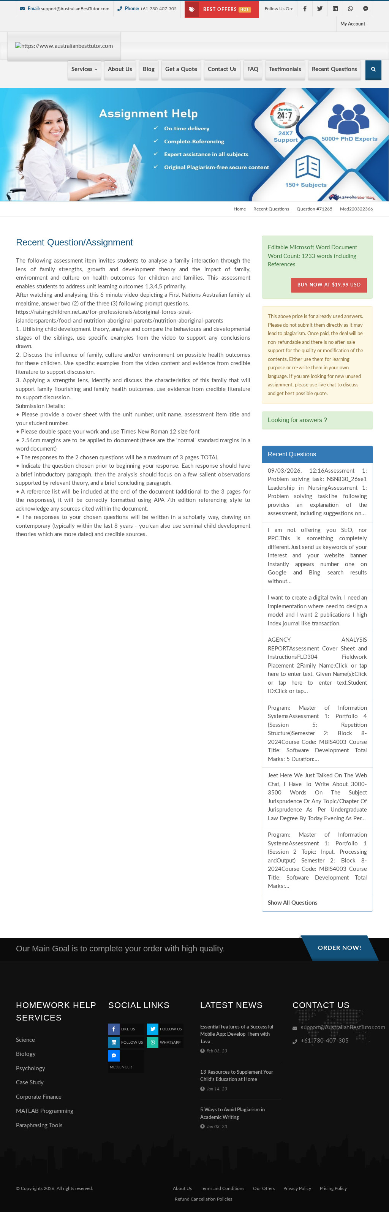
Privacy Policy (297, 1188)
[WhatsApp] (350, 8)
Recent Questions (271, 209)
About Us (182, 1188)
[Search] (373, 71)
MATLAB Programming (44, 1111)
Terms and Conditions (222, 1188)
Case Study (30, 1082)
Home (240, 209)
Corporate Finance (39, 1097)
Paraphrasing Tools (39, 1125)
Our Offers (264, 1188)
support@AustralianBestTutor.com (75, 8)
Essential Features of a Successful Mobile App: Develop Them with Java (236, 1034)
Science (25, 1040)
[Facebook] (304, 8)
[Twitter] (319, 8)
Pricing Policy (333, 1188)
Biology (26, 1054)
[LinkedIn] (335, 8)
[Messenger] (365, 8)
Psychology (30, 1068)
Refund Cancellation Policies (203, 1199)
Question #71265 (314, 209)
